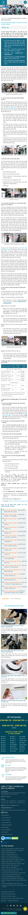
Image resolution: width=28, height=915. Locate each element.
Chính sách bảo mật (7, 891)
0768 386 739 (5, 720)
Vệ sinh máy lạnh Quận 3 (10, 518)
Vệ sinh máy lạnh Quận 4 (10, 523)
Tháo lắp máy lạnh (7, 825)
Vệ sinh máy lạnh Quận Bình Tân (12, 582)
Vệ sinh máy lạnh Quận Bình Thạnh (13, 569)
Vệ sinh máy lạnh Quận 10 (11, 548)
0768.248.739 (12, 802)
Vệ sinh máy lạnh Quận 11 (11, 552)
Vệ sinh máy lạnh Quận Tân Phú (12, 565)
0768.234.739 (4, 802)
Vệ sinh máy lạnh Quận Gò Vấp (12, 574)
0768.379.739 (4, 801)
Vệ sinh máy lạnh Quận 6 (10, 531)
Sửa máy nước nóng (7, 834)
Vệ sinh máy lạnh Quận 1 (10, 510)
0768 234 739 (7, 725)
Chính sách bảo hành (8, 894)
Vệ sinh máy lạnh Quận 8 (10, 540)
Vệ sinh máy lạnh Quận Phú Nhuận (13, 578)
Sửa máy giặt (5, 827)
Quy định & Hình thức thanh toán (12, 898)
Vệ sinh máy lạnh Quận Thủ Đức (12, 586)
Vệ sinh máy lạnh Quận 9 (10, 544)
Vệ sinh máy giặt (6, 829)
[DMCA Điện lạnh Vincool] (14, 838)
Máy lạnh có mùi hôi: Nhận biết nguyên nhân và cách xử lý (13, 701)
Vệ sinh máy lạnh (6, 817)
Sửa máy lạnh (5, 815)
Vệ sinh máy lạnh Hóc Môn (11, 591)
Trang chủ (4, 18)
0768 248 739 (20, 725)
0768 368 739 (18, 720)
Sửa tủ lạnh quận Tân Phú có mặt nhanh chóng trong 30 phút (12, 651)
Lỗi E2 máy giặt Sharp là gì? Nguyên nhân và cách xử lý (13, 676)
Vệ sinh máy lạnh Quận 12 (11, 557)
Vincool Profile (13, 900)
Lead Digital (18, 910)
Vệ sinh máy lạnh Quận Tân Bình (12, 561)
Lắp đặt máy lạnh (6, 822)
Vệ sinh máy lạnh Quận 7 (10, 535)
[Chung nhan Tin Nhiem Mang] (6, 842)
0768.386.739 (12, 801)
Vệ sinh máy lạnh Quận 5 (10, 527)
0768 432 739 (8, 913)
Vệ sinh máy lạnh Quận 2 (10, 514)
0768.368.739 (21, 801)
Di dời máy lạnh (6, 820)
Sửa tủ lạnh (5, 832)
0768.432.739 (21, 802)
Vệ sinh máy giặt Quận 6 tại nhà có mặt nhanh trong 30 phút (12, 626)
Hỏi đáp (3, 900)
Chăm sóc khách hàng (8, 896)
